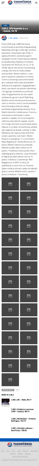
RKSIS (20, 454)
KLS (8, 451)
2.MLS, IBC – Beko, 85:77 (21, 399)
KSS (2, 451)
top (17, 390)
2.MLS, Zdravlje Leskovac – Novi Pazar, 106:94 (22, 429)
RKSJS (27, 454)
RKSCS (26, 451)
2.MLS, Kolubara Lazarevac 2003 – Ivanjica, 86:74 (22, 410)
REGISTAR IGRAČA (20, 457)
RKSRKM (34, 451)
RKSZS (13, 454)
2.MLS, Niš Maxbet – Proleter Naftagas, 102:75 (23, 419)
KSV (13, 451)
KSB (19, 451)
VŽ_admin (14, 38)
